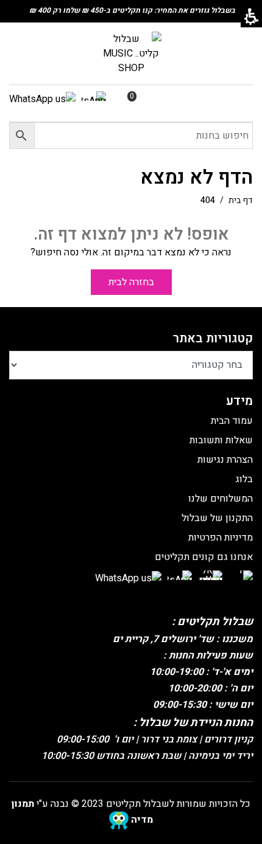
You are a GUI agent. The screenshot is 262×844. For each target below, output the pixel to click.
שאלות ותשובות (221, 440)
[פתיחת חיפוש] (131, 135)
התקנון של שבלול (217, 518)
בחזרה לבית (131, 282)
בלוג (244, 479)
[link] (131, 53)
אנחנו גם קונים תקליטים (204, 557)
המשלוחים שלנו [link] (220, 498)
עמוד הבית (232, 420)
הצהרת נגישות (225, 459)
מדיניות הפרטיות (220, 537)
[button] (22, 135)
